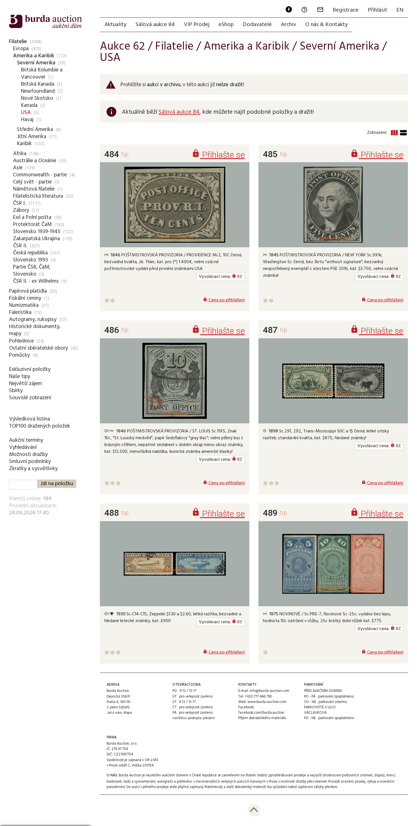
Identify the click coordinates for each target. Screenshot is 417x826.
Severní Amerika (36, 63)
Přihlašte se (218, 155)
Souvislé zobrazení (30, 398)
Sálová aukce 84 (155, 24)
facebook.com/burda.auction (261, 713)
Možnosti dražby (28, 454)
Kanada (29, 105)
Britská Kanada (37, 84)
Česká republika (30, 253)
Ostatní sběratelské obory (38, 348)
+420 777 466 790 (258, 697)
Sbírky (16, 390)
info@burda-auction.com (269, 691)
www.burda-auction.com (267, 702)
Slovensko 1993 (30, 260)
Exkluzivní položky (29, 369)
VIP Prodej (196, 24)
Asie (17, 168)
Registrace (346, 10)
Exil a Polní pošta (32, 217)
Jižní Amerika (31, 136)
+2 (396, 237)
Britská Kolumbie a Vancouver (41, 73)
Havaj (27, 119)
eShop (226, 24)
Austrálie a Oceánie (34, 161)
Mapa (127, 713)
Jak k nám (114, 713)
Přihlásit (377, 10)
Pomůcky (19, 355)
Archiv (288, 24)
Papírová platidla (28, 291)
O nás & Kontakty (326, 24)
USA (26, 112)
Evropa (21, 49)
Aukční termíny (26, 440)
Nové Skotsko (37, 98)
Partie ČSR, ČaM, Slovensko (31, 270)
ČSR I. (19, 203)
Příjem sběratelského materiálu (262, 718)
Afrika (19, 153)
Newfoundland (38, 91)
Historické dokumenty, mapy (34, 330)
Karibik (24, 144)
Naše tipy (19, 376)
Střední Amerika (35, 129)
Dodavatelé (257, 24)
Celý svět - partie (32, 182)
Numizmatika (24, 305)
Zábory (21, 210)
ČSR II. (20, 246)
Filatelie (18, 41)
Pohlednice (21, 341)
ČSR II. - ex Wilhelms (36, 281)
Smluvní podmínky (30, 461)
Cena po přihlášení (224, 300)
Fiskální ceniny (25, 298)
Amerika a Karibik (33, 56)
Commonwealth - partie (40, 175)
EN (399, 10)
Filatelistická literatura (38, 196)
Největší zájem (25, 383)
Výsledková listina (29, 419)
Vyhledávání (23, 447)
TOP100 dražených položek (39, 426)
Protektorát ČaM (32, 224)
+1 (238, 237)
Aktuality (115, 24)
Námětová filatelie (33, 189)
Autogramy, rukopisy (32, 319)
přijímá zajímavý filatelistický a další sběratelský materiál (222, 787)
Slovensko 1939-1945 (36, 231)
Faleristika (20, 312)
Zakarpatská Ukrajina (36, 239)
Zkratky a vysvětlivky (33, 468)
